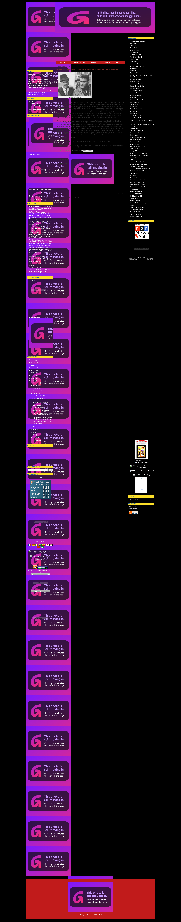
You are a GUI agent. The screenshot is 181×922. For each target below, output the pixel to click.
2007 (33, 378)
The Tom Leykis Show (137, 84)
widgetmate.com (133, 259)
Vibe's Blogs (134, 198)
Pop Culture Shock (136, 57)
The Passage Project (137, 209)
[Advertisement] (34, 36)
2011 (33, 368)
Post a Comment (62, 163)
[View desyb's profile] (43, 591)
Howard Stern (134, 81)
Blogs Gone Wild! (133, 508)
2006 (33, 381)
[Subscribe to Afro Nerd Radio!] (51, 148)
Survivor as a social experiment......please (40, 399)
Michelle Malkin (135, 93)
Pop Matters (134, 52)
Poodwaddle (134, 189)
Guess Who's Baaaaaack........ (42, 410)
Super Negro (134, 135)
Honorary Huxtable (136, 216)
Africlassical (133, 175)
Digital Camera (150, 259)
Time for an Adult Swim (40, 402)
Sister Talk (133, 45)
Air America (133, 97)
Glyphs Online (134, 59)
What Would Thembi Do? (138, 137)
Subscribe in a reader (36, 199)
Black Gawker (134, 102)
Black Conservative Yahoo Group (141, 180)
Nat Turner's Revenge (137, 142)
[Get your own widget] (35, 591)
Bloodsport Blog (135, 200)
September (37, 391)
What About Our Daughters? (139, 155)
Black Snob (133, 178)
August (35, 393)
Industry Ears (134, 128)
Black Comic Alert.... (39, 408)
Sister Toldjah (134, 148)
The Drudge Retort (136, 90)
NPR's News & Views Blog (138, 164)
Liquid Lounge (134, 104)
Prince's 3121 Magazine (138, 41)
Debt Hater (133, 111)
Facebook (94, 62)
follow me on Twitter (46, 193)
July (34, 427)
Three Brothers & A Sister (138, 162)
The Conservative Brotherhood (140, 168)
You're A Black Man (136, 214)
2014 (33, 360)
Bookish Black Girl (136, 191)
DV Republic (134, 61)
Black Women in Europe (138, 146)
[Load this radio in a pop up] (48, 591)
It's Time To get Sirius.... (40, 395)
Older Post (121, 194)
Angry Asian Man (135, 55)
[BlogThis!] (86, 151)
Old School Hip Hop (136, 64)
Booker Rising (134, 144)
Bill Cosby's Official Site (137, 182)
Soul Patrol (133, 68)
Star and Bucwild (135, 79)
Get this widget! (40, 541)
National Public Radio (137, 100)
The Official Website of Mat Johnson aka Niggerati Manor (142, 125)
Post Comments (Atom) (73, 198)
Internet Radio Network (137, 184)
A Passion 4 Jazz (135, 70)
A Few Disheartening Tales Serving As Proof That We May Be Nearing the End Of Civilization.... (40, 208)
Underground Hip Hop (137, 66)
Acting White (134, 151)
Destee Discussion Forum (138, 153)
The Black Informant (136, 166)
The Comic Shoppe (136, 194)
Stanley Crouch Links (137, 86)
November (36, 385)
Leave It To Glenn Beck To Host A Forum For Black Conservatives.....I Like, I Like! (40, 228)
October (36, 388)
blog (141, 480)
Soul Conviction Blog (136, 196)
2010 (33, 370)
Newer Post (60, 194)
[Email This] (84, 151)
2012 (33, 365)
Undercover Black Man (137, 133)
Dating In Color (135, 48)
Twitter (107, 62)
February (36, 440)
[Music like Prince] (40, 574)
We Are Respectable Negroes (139, 187)
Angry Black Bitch (135, 118)
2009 (33, 373)
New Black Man (135, 50)
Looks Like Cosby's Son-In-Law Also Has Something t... (42, 414)
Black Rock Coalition (136, 109)
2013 (33, 362)
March (35, 437)
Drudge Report (135, 88)
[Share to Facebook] (90, 151)
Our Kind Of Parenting (137, 130)
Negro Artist (133, 113)
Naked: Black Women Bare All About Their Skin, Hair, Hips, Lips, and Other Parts (83, 141)
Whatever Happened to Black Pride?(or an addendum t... (42, 418)
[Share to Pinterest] (92, 151)
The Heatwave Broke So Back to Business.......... (42, 422)
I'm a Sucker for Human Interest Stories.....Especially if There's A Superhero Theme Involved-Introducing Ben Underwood (39, 270)
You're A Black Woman (137, 212)
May (34, 432)
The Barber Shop (135, 115)
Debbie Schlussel (135, 95)
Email (118, 62)
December (36, 383)
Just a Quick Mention (39, 405)
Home (91, 194)
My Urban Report (135, 139)
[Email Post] (81, 150)
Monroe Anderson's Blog (138, 203)
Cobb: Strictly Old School (138, 171)
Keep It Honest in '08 (137, 207)
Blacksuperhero (135, 43)
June (35, 429)
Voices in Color (135, 173)
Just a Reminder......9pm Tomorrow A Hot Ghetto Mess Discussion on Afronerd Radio (40, 222)
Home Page (63, 62)
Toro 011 (132, 205)
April (34, 435)
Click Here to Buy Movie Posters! (142, 473)
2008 (33, 375)
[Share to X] (88, 151)
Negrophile (133, 106)
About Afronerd (79, 62)
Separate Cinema (135, 73)
